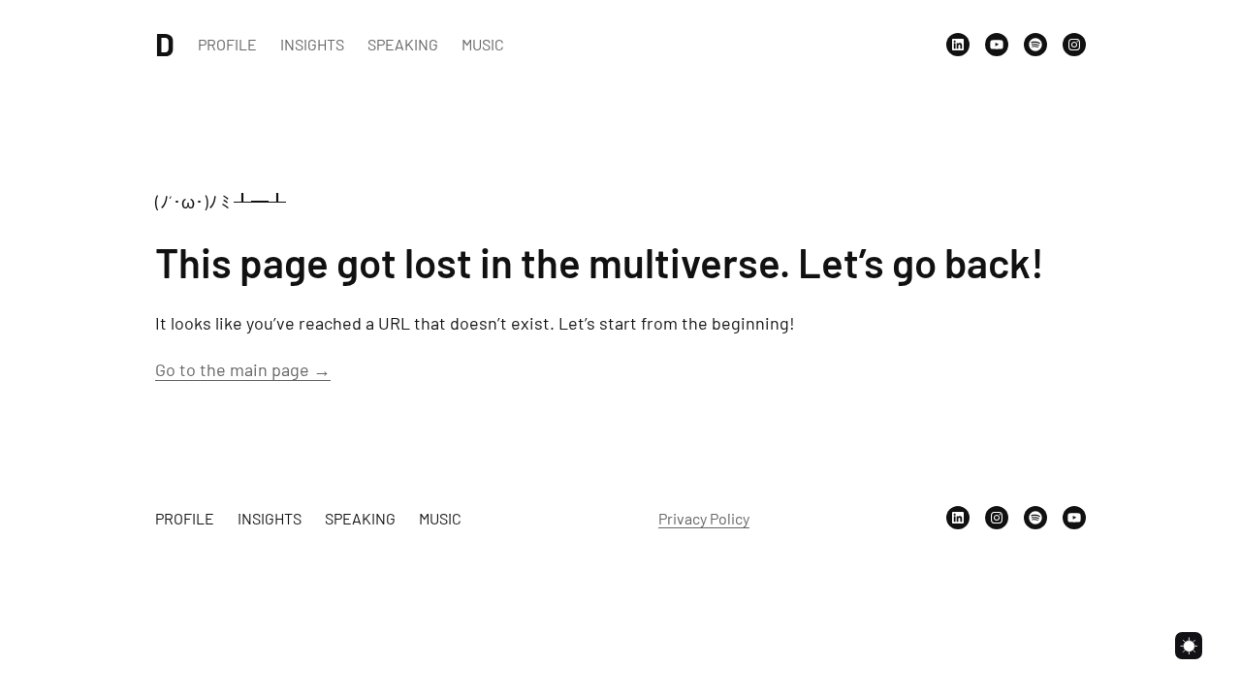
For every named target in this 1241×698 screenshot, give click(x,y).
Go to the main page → (243, 369)
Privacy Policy (703, 518)
